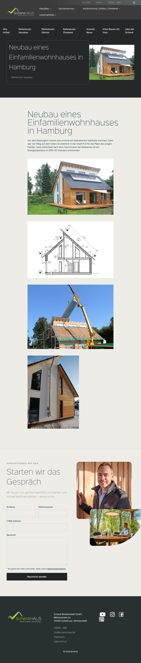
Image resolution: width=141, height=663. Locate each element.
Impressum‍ (59, 637)
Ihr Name (11, 507)
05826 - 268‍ (60, 628)
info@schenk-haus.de (64, 633)
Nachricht (11, 535)
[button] (45, 9)
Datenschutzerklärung (56, 569)
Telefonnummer (45, 507)
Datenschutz (60, 642)
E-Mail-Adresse (14, 521)
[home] (21, 12)
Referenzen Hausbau (21, 77)
